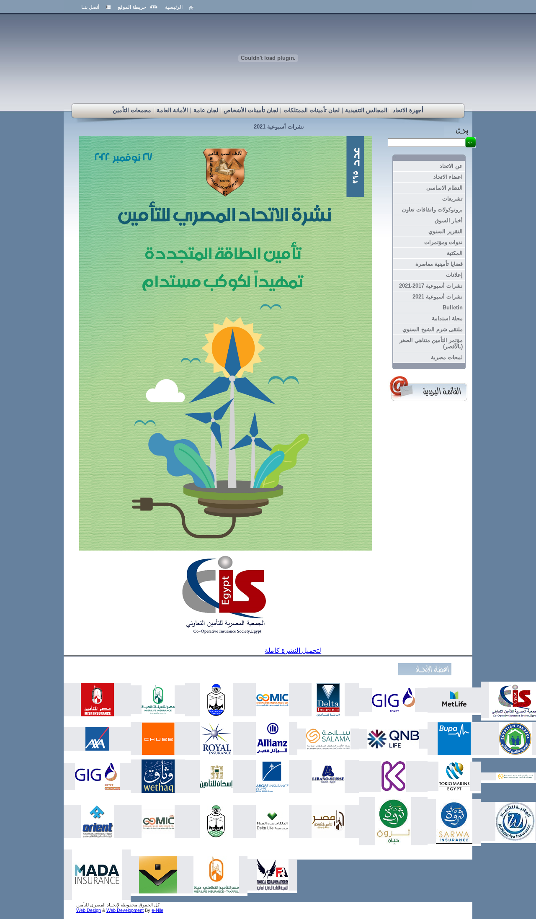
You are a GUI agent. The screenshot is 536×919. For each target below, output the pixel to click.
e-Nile (157, 910)
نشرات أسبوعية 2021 (279, 127)
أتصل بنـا (90, 7)
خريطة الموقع (132, 7)
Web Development (125, 910)
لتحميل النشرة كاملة (293, 650)
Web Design (88, 910)
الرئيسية (174, 7)
